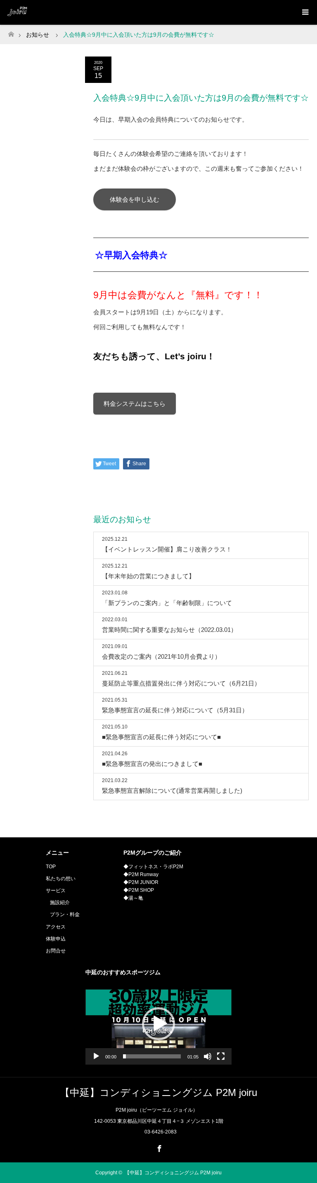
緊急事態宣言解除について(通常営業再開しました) (172, 790)
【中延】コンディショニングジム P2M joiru (158, 1092)
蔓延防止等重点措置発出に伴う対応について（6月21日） (181, 683)
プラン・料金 (65, 914)
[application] (158, 1024)
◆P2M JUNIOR (140, 882)
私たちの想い (61, 878)
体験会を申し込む (134, 199)
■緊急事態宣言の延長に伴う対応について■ (161, 736)
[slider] (152, 1056)
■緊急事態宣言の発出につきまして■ (152, 763)
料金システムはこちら (135, 403)
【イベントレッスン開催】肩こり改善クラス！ (167, 549)
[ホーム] (11, 32)
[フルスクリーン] (221, 1056)
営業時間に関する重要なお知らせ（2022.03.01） (169, 629)
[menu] (304, 12)
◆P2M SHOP (138, 890)
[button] (158, 1023)
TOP (51, 867)
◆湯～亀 (133, 898)
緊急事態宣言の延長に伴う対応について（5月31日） (175, 710)
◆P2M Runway (140, 874)
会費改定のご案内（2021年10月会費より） (161, 656)
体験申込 (56, 939)
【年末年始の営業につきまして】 (148, 576)
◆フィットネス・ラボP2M (153, 867)
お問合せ (56, 951)
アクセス (56, 927)
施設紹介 (60, 902)
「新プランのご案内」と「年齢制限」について (167, 602)
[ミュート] (207, 1056)
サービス (56, 890)
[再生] (96, 1056)
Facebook (158, 1147)
